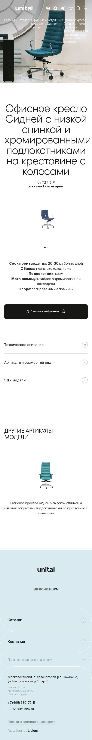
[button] (45, 247)
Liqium (33, 730)
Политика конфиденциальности (31, 722)
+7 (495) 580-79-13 (22, 702)
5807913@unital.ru (21, 709)
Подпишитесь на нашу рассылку (30, 659)
